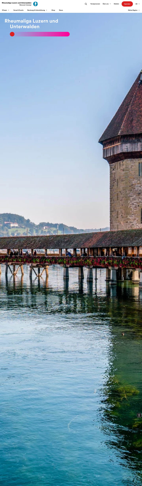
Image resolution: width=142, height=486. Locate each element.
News (61, 10)
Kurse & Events (18, 10)
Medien (116, 4)
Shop (53, 10)
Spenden (127, 4)
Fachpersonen (95, 4)
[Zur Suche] (86, 4)
